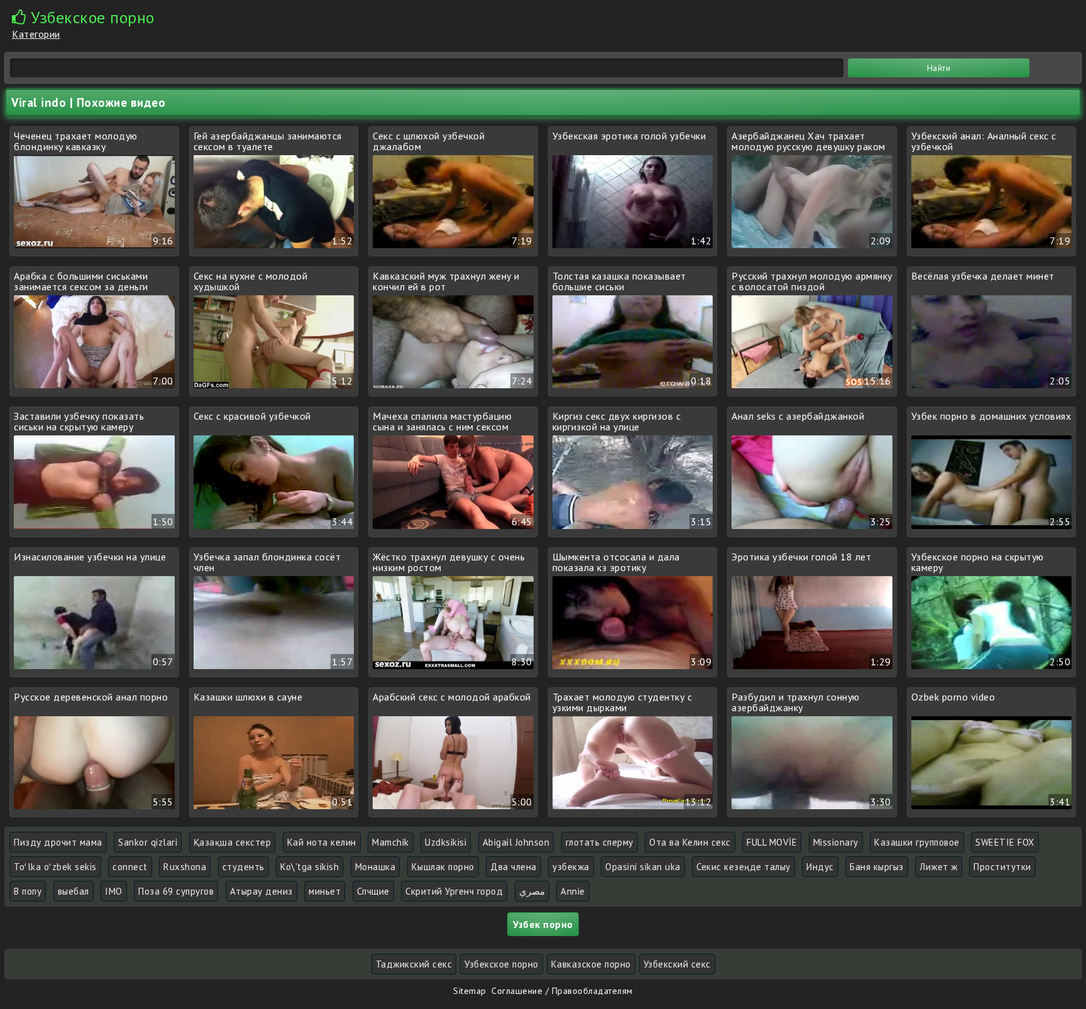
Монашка (375, 867)
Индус (820, 867)
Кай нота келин (321, 842)
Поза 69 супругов (176, 891)
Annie (573, 891)
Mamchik (390, 842)
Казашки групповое (917, 842)
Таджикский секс (414, 964)
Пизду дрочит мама (58, 842)
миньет (325, 891)
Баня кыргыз (877, 867)
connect (130, 867)
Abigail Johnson (516, 842)
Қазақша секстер (233, 842)
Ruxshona (184, 867)
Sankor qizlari (147, 842)
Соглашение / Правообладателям (562, 990)
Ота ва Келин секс (690, 842)
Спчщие (373, 891)
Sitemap (469, 990)
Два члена (513, 867)
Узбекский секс (677, 964)
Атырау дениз (261, 891)
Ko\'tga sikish (309, 867)
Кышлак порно (443, 867)
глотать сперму (600, 842)
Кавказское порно (591, 964)
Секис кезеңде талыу (743, 867)
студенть (243, 867)
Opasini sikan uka (643, 867)
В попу (27, 891)
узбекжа (571, 867)
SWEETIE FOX (1004, 842)
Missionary (835, 842)
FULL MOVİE (772, 842)
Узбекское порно (501, 964)
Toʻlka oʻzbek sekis (55, 867)
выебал (73, 891)
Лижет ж (938, 867)
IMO (114, 891)
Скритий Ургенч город (454, 891)
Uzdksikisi (445, 842)
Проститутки (1002, 867)
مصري (532, 891)
